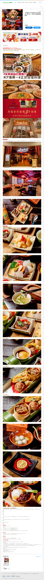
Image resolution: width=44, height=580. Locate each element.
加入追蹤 (38, 11)
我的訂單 (26, 2)
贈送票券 (29, 27)
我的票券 (30, 2)
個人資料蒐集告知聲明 (35, 573)
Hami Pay (9, 573)
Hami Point (4, 573)
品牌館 (34, 2)
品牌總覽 (19, 2)
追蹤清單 (23, 2)
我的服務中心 (14, 573)
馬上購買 (37, 27)
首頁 (15, 2)
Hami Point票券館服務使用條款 (24, 573)
